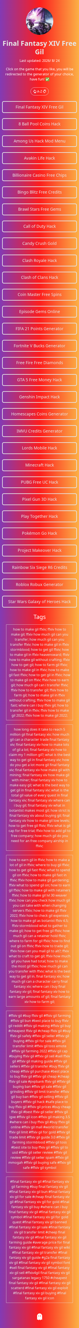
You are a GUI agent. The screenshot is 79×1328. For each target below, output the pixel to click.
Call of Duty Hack (39, 226)
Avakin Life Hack (39, 158)
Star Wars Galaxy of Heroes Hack (39, 601)
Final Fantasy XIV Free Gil (39, 107)
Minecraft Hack (39, 465)
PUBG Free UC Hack (39, 482)
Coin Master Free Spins (40, 294)
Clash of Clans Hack (39, 277)
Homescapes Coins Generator (39, 414)
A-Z (39, 91)
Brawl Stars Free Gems (39, 209)
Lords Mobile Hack (39, 448)
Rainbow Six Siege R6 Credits (39, 567)
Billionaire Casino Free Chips (39, 175)
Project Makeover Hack (40, 550)
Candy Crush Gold (39, 243)
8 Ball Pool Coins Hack (39, 124)
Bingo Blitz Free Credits (39, 192)
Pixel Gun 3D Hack (39, 499)
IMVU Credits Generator (40, 431)
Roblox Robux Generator (39, 584)
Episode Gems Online (39, 311)
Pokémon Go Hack (39, 533)
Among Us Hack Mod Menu (40, 141)
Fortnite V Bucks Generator (39, 346)
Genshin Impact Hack (39, 397)
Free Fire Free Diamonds (39, 362)
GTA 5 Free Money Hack (39, 380)
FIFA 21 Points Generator (39, 328)
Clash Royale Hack (39, 260)
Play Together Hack (39, 516)
